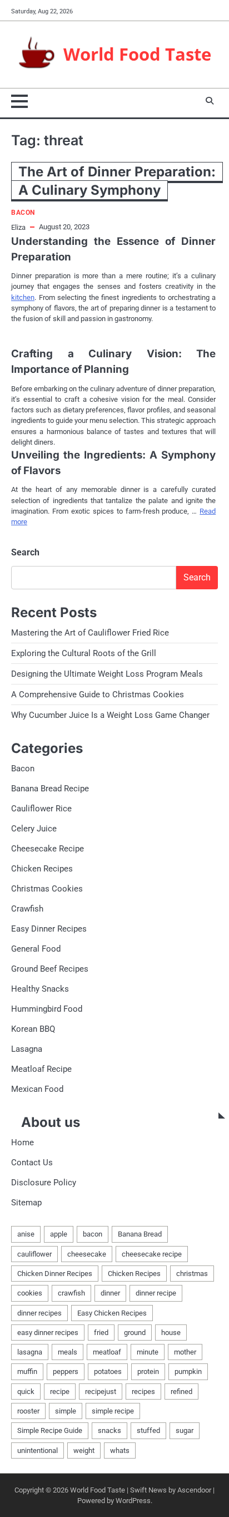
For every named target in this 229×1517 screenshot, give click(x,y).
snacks (109, 1430)
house (171, 1332)
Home (22, 1142)
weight (83, 1450)
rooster (28, 1411)
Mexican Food (37, 1089)
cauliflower (34, 1254)
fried (101, 1332)
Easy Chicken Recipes (112, 1313)
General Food (36, 949)
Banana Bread (140, 1234)
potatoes (108, 1371)
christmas (192, 1273)
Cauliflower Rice (41, 809)
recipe (59, 1391)
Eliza (18, 227)
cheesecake (86, 1254)
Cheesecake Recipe (47, 849)
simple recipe (113, 1411)
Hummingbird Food (46, 1009)
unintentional (37, 1450)
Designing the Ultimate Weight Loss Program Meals (107, 674)
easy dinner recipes (47, 1332)
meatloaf (107, 1352)
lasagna (29, 1352)
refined (181, 1391)
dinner (110, 1293)
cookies (29, 1293)
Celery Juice (34, 829)
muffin (27, 1371)
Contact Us (32, 1163)
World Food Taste (137, 54)
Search (25, 552)
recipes (143, 1391)
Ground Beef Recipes (49, 969)
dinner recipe (156, 1293)
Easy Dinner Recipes (49, 929)
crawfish (71, 1293)
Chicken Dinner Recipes (54, 1273)
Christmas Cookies (47, 889)
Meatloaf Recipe (41, 1069)
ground (135, 1332)
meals (67, 1352)
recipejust (100, 1391)
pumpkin (188, 1371)
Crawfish (27, 909)
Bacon (23, 213)
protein (148, 1371)
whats (120, 1450)
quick (25, 1391)
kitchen (22, 297)
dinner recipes (39, 1313)
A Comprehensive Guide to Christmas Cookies (97, 694)
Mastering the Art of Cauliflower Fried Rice (90, 633)
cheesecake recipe (152, 1254)
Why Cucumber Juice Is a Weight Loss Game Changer (110, 715)
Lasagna (26, 1049)
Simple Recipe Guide (49, 1430)
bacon (92, 1234)
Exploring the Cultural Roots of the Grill (83, 653)
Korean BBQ (33, 1029)
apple (58, 1234)
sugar (184, 1430)
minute (147, 1352)
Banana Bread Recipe (50, 789)
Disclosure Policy (43, 1183)
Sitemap (26, 1203)
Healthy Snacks (40, 989)
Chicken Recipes (42, 869)
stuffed (148, 1430)
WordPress (133, 1500)
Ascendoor (194, 1490)
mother (185, 1352)
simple (65, 1411)
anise (25, 1234)
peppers (65, 1371)
